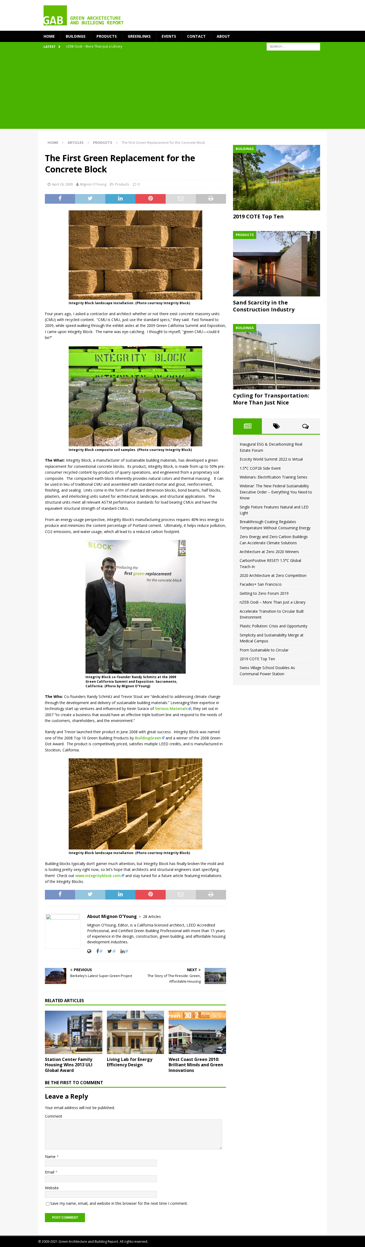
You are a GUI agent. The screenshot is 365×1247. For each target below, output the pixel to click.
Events (169, 36)
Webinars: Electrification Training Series (273, 477)
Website (52, 1187)
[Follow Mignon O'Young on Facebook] (97, 951)
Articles (76, 142)
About (223, 36)
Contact (196, 36)
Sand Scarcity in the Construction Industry (263, 306)
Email (50, 1172)
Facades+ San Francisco (261, 584)
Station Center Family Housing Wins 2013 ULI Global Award (68, 1065)
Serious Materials (171, 708)
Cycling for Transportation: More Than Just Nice (271, 399)
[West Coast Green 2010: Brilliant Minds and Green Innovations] (197, 1032)
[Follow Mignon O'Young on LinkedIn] (122, 951)
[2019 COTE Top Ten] (276, 177)
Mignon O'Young (93, 184)
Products (106, 36)
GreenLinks (139, 36)
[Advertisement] (182, 91)
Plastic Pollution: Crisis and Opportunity (273, 625)
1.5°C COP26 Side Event (260, 468)
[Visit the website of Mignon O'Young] (89, 951)
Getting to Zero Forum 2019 (264, 593)
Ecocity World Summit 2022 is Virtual (271, 459)
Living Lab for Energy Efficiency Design (129, 1062)
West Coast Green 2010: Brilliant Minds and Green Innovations (196, 1065)
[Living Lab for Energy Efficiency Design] (135, 1032)
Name (51, 1156)
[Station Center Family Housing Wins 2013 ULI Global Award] (73, 1032)
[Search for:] (293, 46)
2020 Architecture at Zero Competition (273, 575)
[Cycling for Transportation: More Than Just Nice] (276, 356)
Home (49, 36)
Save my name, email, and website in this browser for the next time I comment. (119, 1203)
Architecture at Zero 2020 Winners (269, 551)
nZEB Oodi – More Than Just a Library (272, 602)
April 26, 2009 (62, 184)
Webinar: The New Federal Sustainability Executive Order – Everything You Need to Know (276, 491)
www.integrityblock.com (98, 875)
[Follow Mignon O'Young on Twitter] (109, 951)
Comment (53, 1116)
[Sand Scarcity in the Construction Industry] (276, 263)
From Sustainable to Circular (264, 650)
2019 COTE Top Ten (258, 216)
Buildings (76, 36)
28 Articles (152, 916)
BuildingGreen (148, 737)
